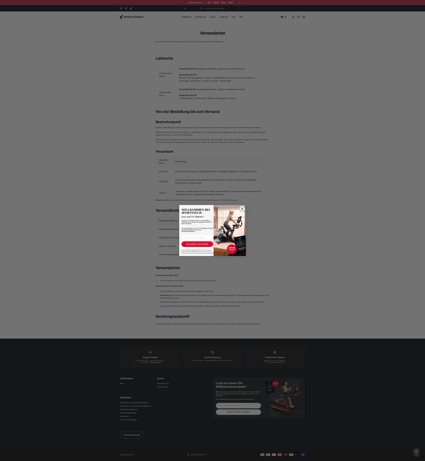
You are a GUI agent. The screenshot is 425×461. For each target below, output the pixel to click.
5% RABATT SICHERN (197, 244)
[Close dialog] (242, 208)
